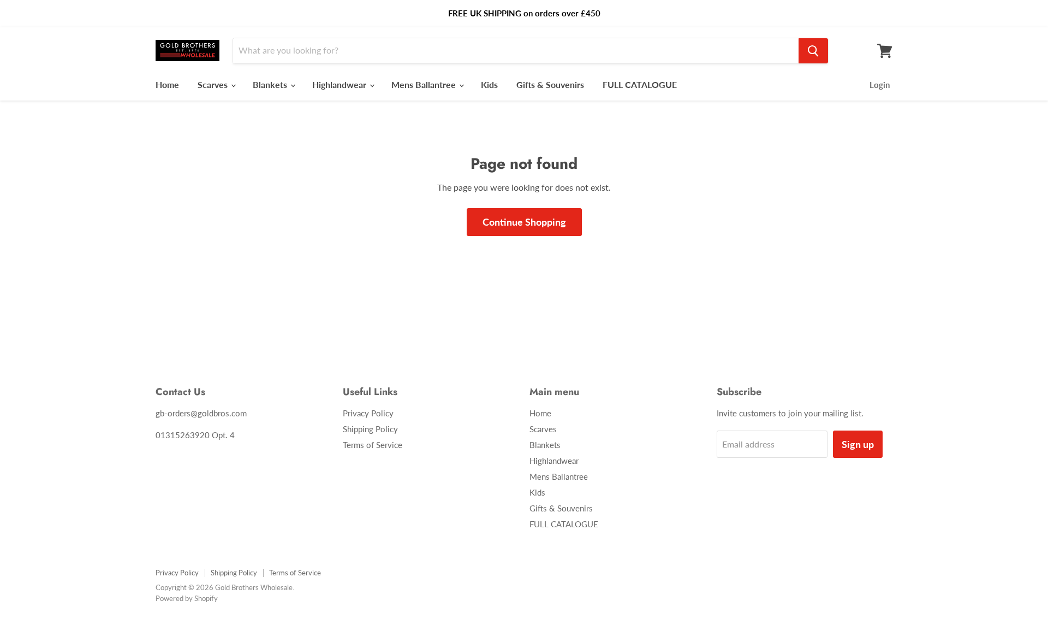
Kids (489, 84)
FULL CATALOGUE (640, 84)
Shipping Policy (370, 429)
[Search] (813, 50)
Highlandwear (340, 84)
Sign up (858, 444)
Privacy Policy (368, 413)
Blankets (271, 84)
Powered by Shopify (187, 598)
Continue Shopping (524, 222)
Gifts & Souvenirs (550, 84)
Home (167, 84)
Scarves (214, 84)
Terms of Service (372, 445)
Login (880, 85)
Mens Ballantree (424, 84)
